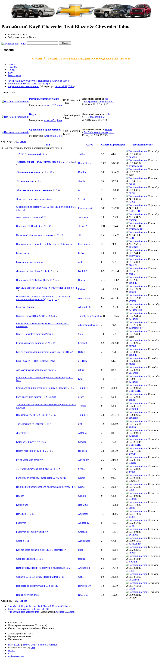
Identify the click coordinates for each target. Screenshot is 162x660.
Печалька (21, 513)
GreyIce (82, 442)
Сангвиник (84, 244)
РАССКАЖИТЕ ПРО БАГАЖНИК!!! (36, 361)
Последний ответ (143, 144)
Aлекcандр (84, 298)
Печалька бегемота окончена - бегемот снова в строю (45, 287)
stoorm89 (133, 220)
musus (132, 193)
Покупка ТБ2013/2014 (28, 226)
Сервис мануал (25, 181)
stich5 (132, 273)
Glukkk (82, 495)
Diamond (133, 534)
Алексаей (83, 513)
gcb (106, 98)
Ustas (81, 253)
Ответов (106, 144)
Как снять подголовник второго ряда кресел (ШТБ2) (44, 352)
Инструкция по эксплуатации (34, 190)
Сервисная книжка (26, 558)
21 (56, 271)
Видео (32, 114)
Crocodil (82, 343)
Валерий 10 (84, 585)
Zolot (71, 86)
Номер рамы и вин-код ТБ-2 (31, 451)
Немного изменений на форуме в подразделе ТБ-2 (43, 567)
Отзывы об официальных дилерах (34, 235)
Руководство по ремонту (29, 460)
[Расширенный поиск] (13, 42)
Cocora (132, 462)
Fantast (132, 516)
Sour (80, 334)
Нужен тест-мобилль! (27, 594)
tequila (81, 558)
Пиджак (133, 247)
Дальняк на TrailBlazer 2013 (31, 271)
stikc (80, 235)
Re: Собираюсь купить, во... (99, 132)
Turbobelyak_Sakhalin (89, 316)
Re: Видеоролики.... (94, 116)
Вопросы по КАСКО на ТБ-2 (32, 280)
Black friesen (84, 163)
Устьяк (132, 453)
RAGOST (83, 594)
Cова (131, 570)
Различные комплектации (44, 99)
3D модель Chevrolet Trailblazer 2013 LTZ (38, 469)
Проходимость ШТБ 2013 (30, 415)
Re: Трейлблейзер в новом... (99, 101)
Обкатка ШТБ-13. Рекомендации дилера (38, 576)
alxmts (81, 181)
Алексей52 (61, 86)
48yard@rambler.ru (88, 325)
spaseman (83, 217)
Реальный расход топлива (30, 343)
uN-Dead (82, 361)
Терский (82, 406)
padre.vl (82, 262)
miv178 (133, 345)
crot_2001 (83, 504)
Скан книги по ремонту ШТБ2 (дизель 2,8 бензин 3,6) (45, 206)
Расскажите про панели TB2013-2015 (36, 397)
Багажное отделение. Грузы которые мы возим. (41, 478)
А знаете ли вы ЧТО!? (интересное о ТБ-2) (41, 161)
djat (80, 424)
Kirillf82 (82, 271)
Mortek (108, 129)
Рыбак (81, 289)
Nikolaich (134, 579)
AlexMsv (133, 318)
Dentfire (82, 172)
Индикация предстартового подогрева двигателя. (43, 486)
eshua (81, 370)
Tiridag (81, 154)
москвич (133, 561)
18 (54, 343)
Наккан (82, 280)
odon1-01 (134, 157)
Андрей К (83, 522)
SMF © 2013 (29, 644)
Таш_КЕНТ (135, 211)
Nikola (81, 478)
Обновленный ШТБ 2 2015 (30, 316)
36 (75, 162)
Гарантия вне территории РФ (32, 531)
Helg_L (133, 282)
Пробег (20, 495)
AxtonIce (82, 433)
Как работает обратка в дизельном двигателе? (41, 549)
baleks (132, 588)
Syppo (81, 469)
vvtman (132, 300)
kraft (80, 549)
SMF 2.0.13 (14, 644)
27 (51, 172)
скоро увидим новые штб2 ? (31, 217)
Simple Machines (47, 644)
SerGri (81, 199)
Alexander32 (84, 307)
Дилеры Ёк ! (23, 433)
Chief (131, 489)
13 (24, 209)
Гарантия (21, 522)
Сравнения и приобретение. (45, 129)
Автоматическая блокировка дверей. (36, 370)
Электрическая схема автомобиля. (34, 199)
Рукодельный (136, 166)
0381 (131, 238)
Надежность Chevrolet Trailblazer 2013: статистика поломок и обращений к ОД (43, 298)
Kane (81, 379)
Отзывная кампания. (29, 172)
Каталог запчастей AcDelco (31, 442)
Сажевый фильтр (25, 307)
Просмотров (118, 144)
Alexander (83, 460)
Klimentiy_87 (136, 327)
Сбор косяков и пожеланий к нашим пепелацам (42, 388)
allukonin (133, 417)
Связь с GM (22, 540)
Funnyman (134, 256)
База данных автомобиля (29, 262)
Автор (89, 144)
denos (132, 184)
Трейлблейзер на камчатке (30, 424)
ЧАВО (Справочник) (29, 154)
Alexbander (84, 540)
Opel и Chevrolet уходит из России (34, 334)
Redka (108, 114)
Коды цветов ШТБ (26, 253)
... (73, 162)
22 (56, 299)
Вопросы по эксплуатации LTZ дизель (37, 585)
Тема (47, 144)
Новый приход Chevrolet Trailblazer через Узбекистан (44, 244)
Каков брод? (22, 504)
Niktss (81, 486)
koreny (132, 552)
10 (50, 226)
